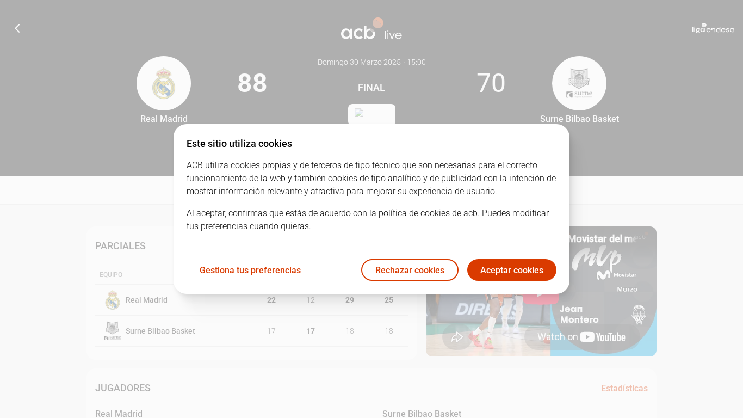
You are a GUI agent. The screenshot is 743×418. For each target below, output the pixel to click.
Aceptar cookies (511, 270)
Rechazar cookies (409, 270)
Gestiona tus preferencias (250, 270)
